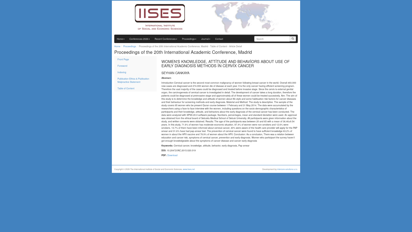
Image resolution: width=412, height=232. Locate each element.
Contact (219, 38)
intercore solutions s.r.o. (287, 169)
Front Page (123, 59)
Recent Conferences (165, 38)
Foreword (122, 65)
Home (120, 38)
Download (172, 155)
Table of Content (125, 88)
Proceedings (188, 38)
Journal (205, 38)
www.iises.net (189, 169)
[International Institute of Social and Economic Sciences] (153, 16)
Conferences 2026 (138, 38)
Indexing (121, 72)
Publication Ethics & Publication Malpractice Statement (133, 80)
